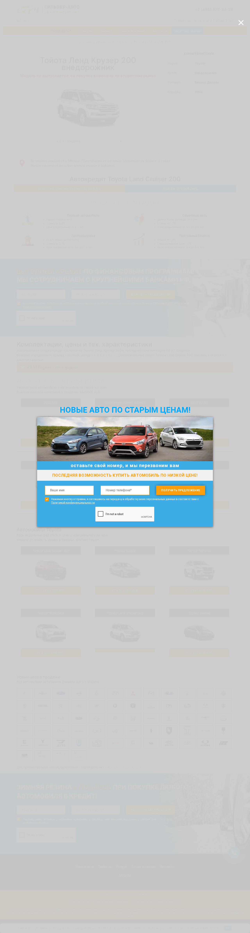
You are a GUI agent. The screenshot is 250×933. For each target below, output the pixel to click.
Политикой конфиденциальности (73, 502)
